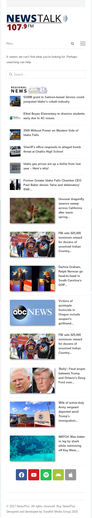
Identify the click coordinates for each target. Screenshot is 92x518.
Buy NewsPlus (65, 506)
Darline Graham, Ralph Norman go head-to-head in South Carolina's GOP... (71, 276)
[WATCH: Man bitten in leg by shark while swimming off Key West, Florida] (32, 460)
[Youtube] (33, 474)
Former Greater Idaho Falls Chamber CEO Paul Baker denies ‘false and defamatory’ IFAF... (52, 185)
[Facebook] (21, 474)
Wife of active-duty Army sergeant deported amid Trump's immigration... (71, 411)
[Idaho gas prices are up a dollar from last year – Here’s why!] (15, 172)
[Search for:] (52, 43)
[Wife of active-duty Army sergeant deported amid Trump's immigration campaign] (32, 425)
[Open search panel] (73, 43)
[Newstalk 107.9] (36, 23)
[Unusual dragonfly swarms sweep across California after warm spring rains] (32, 222)
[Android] (58, 474)
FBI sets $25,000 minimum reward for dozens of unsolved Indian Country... (70, 242)
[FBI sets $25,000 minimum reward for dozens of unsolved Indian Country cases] (32, 256)
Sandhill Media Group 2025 (60, 511)
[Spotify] (46, 474)
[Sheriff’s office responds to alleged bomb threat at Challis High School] (15, 155)
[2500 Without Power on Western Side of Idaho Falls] (15, 139)
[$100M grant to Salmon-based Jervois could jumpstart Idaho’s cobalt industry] (15, 105)
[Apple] (70, 474)
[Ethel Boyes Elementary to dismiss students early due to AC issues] (15, 122)
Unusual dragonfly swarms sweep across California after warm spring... (71, 208)
